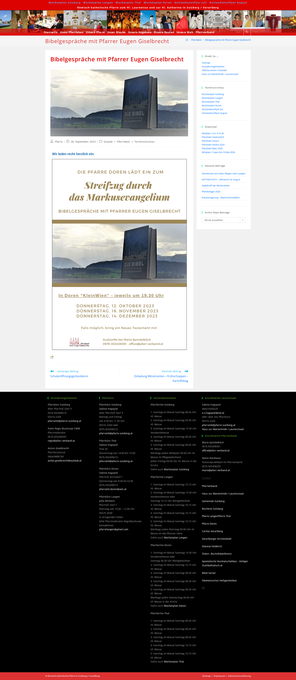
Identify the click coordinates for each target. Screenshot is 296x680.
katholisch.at (215, 565)
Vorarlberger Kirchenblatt (216, 538)
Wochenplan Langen (98, 2)
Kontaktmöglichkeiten (213, 66)
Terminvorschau (144, 141)
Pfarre (59, 141)
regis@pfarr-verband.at (61, 440)
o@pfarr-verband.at (218, 470)
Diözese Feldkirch (212, 546)
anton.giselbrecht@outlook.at (65, 460)
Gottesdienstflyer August (228, 2)
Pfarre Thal (224, 516)
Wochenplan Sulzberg (65, 2)
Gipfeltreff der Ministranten (216, 185)
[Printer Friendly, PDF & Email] (51, 357)
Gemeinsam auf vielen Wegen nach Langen (223, 173)
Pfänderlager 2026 (211, 191)
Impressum (219, 675)
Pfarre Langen (210, 516)
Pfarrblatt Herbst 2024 (213, 144)
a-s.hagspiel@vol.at (213, 412)
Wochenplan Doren (158, 2)
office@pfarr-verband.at (216, 450)
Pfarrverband (209, 486)
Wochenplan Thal (128, 2)
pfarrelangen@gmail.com (113, 529)
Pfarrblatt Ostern (210, 140)
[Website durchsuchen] (247, 32)
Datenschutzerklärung (239, 675)
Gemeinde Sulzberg (213, 501)
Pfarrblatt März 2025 (212, 148)
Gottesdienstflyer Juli (190, 2)
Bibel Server (209, 573)
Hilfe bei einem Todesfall (214, 70)
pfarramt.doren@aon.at (112, 489)
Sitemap (206, 62)
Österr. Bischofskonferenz (217, 553)
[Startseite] (187, 39)
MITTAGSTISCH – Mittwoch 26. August (221, 179)
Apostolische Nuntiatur (215, 561)
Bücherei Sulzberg (212, 508)
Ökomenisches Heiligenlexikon (219, 580)
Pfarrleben (123, 141)
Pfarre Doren (209, 523)
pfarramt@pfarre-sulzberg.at (64, 421)
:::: (203, 587)
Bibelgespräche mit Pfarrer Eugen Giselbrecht (228, 39)
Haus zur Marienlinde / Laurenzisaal (220, 74)
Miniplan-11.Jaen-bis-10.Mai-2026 (218, 152)
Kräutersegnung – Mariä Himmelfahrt (221, 197)
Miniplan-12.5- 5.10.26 (213, 133)
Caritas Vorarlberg (212, 531)
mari (204, 470)
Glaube (108, 141)
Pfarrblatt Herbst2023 (213, 137)
